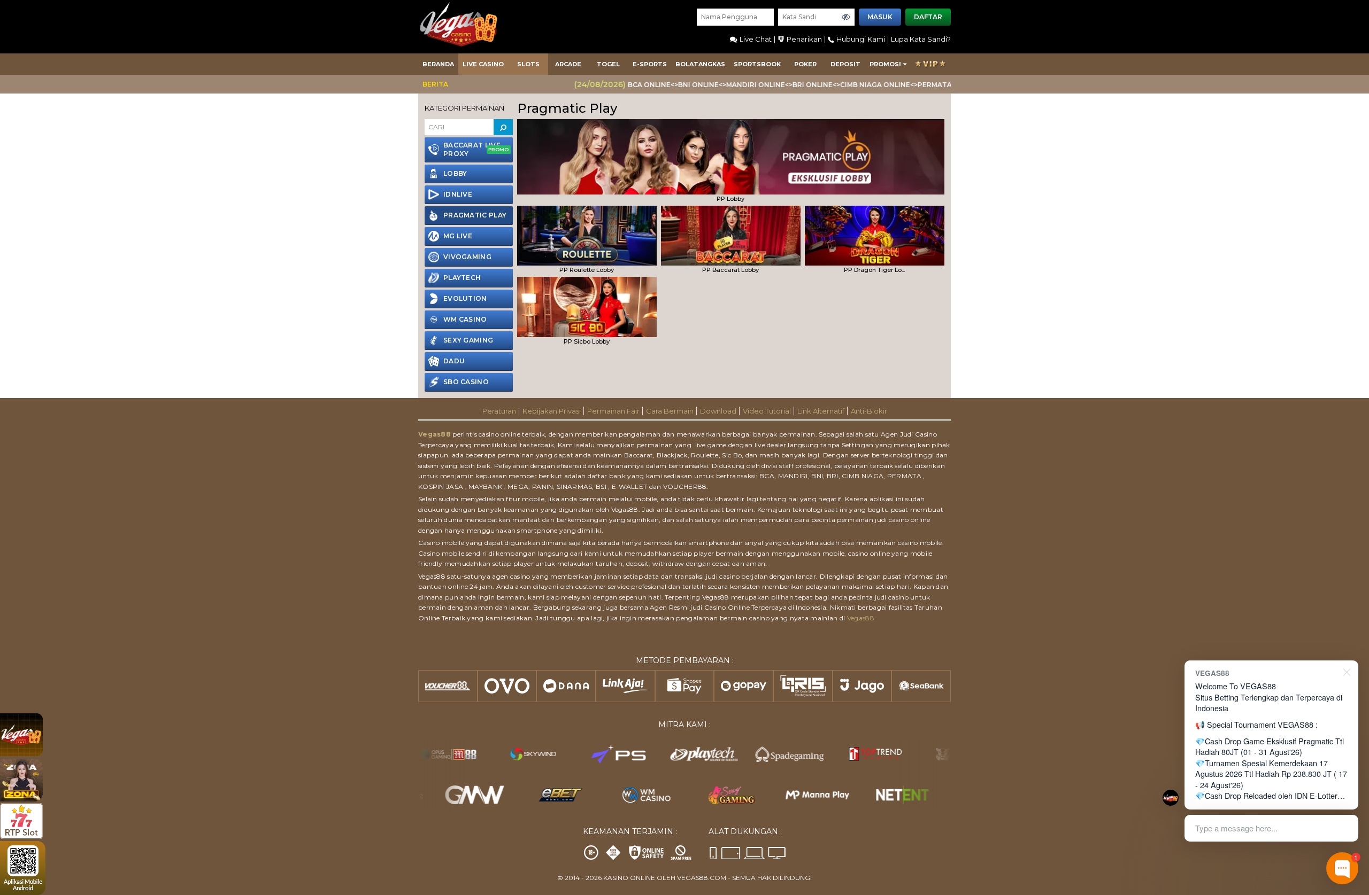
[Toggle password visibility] (846, 17)
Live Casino (483, 64)
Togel (608, 64)
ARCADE (568, 64)
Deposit (845, 64)
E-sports (650, 64)
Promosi (885, 64)
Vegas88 (434, 434)
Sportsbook (757, 64)
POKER (805, 64)
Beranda (438, 64)
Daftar (928, 17)
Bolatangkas (700, 64)
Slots (528, 64)
